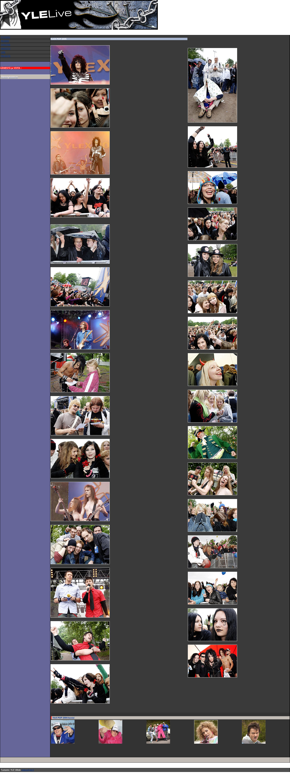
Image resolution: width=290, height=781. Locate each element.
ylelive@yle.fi (27, 770)
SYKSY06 (5, 44)
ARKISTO (5, 48)
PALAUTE (5, 56)
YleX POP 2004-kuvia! (63, 718)
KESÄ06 (5, 41)
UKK (3, 52)
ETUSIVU (5, 37)
